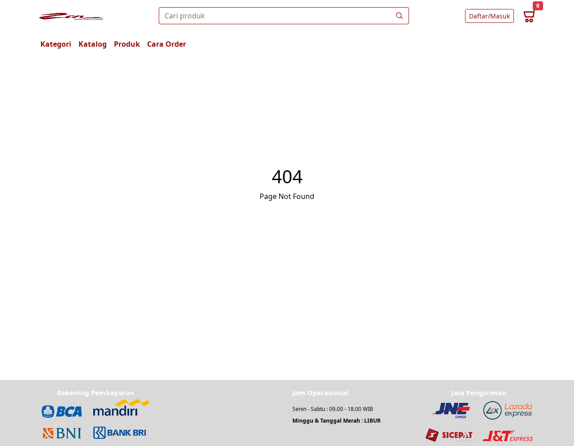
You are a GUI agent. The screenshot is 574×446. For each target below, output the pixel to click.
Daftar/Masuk (489, 16)
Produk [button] (127, 44)
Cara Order (166, 44)
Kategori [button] (55, 44)
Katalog (92, 44)
